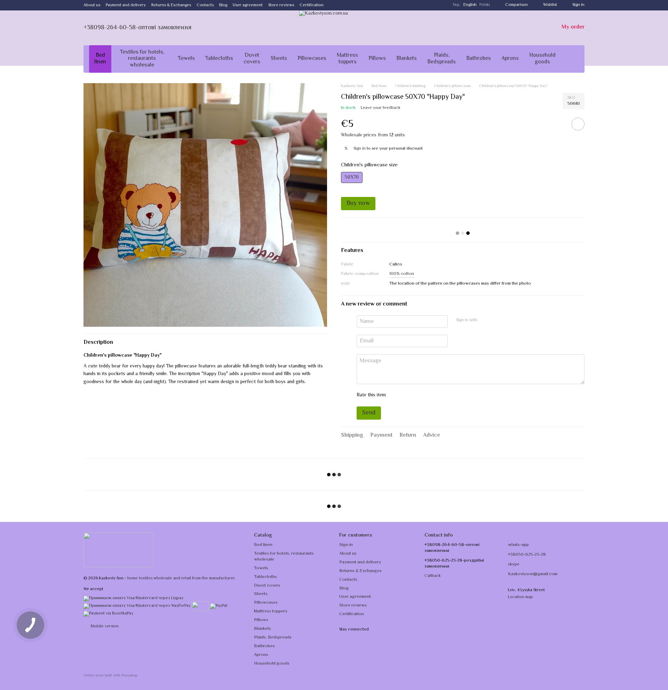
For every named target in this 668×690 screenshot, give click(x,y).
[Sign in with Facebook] (485, 320)
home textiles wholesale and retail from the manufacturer (180, 578)
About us (92, 5)
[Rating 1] (397, 395)
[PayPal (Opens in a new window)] (218, 606)
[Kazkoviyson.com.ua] (118, 550)
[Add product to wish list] (578, 124)
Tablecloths (219, 58)
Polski (484, 5)
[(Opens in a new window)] (200, 606)
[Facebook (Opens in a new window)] (341, 5)
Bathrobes (478, 58)
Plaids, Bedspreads (441, 58)
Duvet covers (252, 58)
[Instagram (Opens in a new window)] (333, 5)
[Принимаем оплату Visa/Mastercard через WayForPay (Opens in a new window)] (137, 606)
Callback (432, 576)
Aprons (510, 58)
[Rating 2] (408, 395)
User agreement (248, 5)
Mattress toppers (347, 58)
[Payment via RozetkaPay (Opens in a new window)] (108, 614)
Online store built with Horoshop (110, 676)
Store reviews (281, 5)
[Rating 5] (441, 395)
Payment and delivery (126, 5)
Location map (520, 597)
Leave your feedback (380, 108)
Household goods (542, 58)
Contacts (205, 5)
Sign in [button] (359, 148)
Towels (186, 58)
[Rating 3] (419, 395)
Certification (312, 5)
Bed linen (100, 58)
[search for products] (573, 59)
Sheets (279, 58)
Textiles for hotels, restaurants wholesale (142, 59)
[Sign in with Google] (496, 320)
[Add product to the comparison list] (558, 124)
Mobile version (104, 626)
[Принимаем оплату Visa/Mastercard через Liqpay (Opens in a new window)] (133, 598)
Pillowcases (311, 58)
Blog (223, 5)
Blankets (406, 58)
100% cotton (401, 273)
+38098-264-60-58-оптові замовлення (137, 28)
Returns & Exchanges (171, 5)
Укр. (457, 5)
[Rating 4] (430, 395)
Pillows (377, 58)
